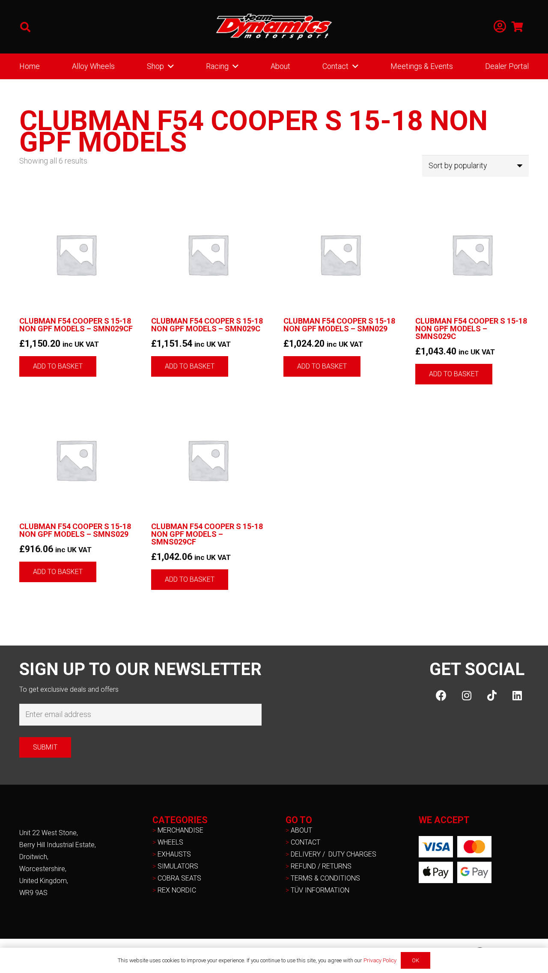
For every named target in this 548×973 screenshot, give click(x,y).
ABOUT (301, 830)
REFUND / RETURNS (321, 866)
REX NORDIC (178, 890)
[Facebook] (441, 695)
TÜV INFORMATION (320, 890)
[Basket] (517, 27)
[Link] (500, 26)
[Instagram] (466, 695)
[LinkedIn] (517, 695)
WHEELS (170, 842)
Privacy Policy (379, 960)
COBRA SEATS (179, 878)
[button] (25, 27)
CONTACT (305, 842)
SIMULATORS (178, 866)
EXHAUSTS (174, 854)
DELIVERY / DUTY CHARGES (333, 854)
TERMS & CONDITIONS (325, 878)
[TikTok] (491, 695)
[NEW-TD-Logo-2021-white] (274, 27)
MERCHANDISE (180, 830)
